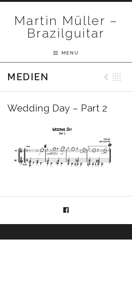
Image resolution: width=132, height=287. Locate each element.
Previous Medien (105, 77)
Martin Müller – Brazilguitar (66, 26)
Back (117, 77)
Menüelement (66, 210)
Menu (70, 53)
